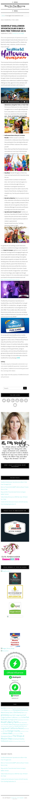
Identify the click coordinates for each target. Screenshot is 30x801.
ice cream (19, 717)
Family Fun (15, 33)
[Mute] (24, 102)
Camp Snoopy (8, 708)
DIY (13, 712)
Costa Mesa (23, 708)
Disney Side (8, 712)
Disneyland (17, 710)
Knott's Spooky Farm (10, 726)
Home (3, 15)
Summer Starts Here (16, 733)
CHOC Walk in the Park (15, 708)
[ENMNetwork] (15, 591)
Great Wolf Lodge (14, 715)
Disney (5, 710)
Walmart (10, 741)
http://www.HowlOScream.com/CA (10, 279)
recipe (21, 731)
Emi (15, 712)
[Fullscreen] (27, 102)
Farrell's (25, 712)
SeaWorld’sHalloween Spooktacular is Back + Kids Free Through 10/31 (13, 28)
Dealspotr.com (15, 698)
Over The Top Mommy (17, 798)
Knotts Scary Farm (19, 726)
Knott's (27, 719)
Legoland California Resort (12, 728)
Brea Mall (3, 708)
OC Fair (5, 731)
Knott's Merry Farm (10, 724)
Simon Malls (7, 733)
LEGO (25, 726)
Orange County (13, 731)
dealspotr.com (15, 680)
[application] (15, 95)
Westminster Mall (22, 741)
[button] (15, 95)
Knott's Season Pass (21, 724)
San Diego (21, 33)
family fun (20, 712)
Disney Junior (10, 710)
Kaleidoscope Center (22, 719)
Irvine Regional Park (12, 719)
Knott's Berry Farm (10, 722)
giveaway (5, 715)
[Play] (3, 102)
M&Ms (25, 728)
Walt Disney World (15, 741)
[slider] (13, 101)
